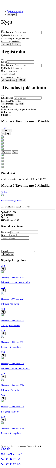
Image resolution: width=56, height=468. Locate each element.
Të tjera (4, 128)
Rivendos (8, 104)
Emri (3, 62)
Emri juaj (5, 232)
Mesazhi (5, 251)
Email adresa (7, 32)
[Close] (2, 30)
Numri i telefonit (9, 71)
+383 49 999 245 (12, 464)
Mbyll (17, 44)
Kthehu (7, 131)
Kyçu (6, 44)
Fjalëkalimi (6, 35)
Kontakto (8, 254)
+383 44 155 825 (12, 459)
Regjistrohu (9, 80)
